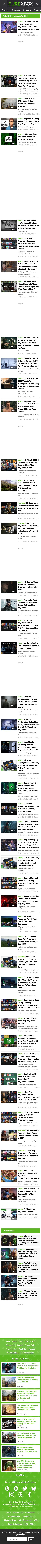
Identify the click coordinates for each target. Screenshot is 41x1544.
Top (8, 1341)
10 (14, 368)
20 (14, 966)
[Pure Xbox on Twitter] (25, 1489)
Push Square (30, 1512)
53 (14, 533)
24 (14, 1063)
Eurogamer (27, 1520)
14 (14, 489)
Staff (21, 1341)
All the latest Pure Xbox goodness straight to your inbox (20, 1533)
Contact (19, 1345)
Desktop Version (28, 1353)
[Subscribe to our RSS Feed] (7, 1489)
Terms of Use (11, 1349)
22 (14, 291)
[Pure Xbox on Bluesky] (34, 1489)
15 (14, 867)
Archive (32, 1349)
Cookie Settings (13, 1353)
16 (14, 85)
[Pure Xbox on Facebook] (29, 1495)
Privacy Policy (30, 1345)
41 (14, 248)
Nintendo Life (17, 1512)
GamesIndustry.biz (15, 1524)
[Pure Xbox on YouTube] (16, 1489)
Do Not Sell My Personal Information (20, 1507)
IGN (19, 1520)
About (14, 1341)
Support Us (10, 1345)
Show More (20, 1475)
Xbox (38, 114)
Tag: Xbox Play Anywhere (15, 16)
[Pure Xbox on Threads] (20, 1495)
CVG (26, 1524)
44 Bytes (24, 1504)
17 (14, 128)
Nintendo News (10, 1520)
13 (14, 792)
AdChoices (33, 1504)
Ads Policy (23, 1349)
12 (14, 347)
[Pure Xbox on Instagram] (12, 1495)
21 (14, 31)
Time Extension (14, 1516)
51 (14, 706)
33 (14, 987)
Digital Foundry (27, 1516)
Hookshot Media (18, 1502)
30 (14, 751)
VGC (35, 1520)
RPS (31, 1524)
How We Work (30, 1341)
